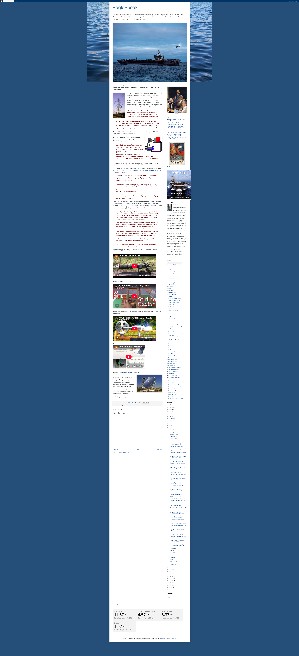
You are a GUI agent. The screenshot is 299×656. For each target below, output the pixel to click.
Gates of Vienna (172, 294)
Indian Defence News (173, 302)
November (173, 436)
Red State (170, 353)
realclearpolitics (172, 351)
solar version (136, 343)
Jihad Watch (171, 306)
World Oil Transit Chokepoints (175, 398)
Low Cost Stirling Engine (126, 203)
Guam (116, 623)
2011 (170, 571)
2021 (170, 416)
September (173, 441)
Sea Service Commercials (176, 446)
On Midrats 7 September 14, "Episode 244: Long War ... (177, 533)
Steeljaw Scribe (172, 365)
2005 (170, 585)
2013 (170, 567)
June (171, 552)
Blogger (174, 638)
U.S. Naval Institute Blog (174, 384)
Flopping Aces (172, 292)
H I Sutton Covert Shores (174, 298)
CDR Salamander (172, 275)
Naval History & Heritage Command (177, 322)
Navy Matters (171, 328)
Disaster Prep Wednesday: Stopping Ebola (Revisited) (177, 513)
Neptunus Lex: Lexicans (174, 330)
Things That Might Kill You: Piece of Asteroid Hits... (178, 526)
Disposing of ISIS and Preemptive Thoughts (176, 516)
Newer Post (116, 449)
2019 (170, 420)
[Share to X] (145, 403)
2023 (170, 411)
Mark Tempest (178, 205)
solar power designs (126, 372)
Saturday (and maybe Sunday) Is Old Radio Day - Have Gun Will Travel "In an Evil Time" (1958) (176, 127)
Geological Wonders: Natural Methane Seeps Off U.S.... (177, 520)
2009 (170, 576)
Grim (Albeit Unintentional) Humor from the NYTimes (177, 460)
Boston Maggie (172, 271)
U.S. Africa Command (173, 375)
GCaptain (170, 296)
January (172, 564)
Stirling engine (122, 141)
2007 (170, 580)
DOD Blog (171, 290)
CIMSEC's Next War (173, 279)
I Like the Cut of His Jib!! (174, 300)
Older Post (159, 449)
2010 (170, 573)
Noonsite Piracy (172, 332)
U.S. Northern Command (174, 387)
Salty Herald (171, 357)
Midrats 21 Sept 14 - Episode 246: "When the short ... (177, 471)
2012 (170, 569)
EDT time (118, 611)
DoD (169, 288)
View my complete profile (173, 256)
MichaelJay (162, 638)
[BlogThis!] (144, 403)
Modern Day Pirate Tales (174, 318)
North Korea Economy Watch (175, 334)
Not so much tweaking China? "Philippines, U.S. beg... (177, 443)
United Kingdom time (146, 611)
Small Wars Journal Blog (174, 361)
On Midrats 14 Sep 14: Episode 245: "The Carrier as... (177, 504)
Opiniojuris (171, 341)
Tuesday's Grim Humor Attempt (178, 523)
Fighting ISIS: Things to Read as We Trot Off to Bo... (178, 497)
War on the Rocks (172, 396)
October (172, 438)
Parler (169, 343)
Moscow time (166, 611)
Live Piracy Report (173, 314)
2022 (170, 414)
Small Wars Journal (172, 359)
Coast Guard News (173, 281)
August (172, 548)
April (171, 557)
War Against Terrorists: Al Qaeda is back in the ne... (178, 468)
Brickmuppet (171, 273)
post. (152, 104)
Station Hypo (171, 363)
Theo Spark (171, 373)
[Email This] (142, 403)
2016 (170, 427)
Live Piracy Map (172, 312)
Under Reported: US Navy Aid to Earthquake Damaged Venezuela (176, 123)
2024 (170, 409)
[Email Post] (140, 402)
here (157, 106)
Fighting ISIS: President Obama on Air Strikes (177, 464)
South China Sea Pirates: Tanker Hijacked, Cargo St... (178, 541)
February (172, 562)
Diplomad (170, 286)
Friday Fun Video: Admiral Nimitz (178, 507)
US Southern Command (174, 394)
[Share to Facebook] (147, 403)
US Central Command (173, 392)
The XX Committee (173, 371)
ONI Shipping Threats (173, 339)
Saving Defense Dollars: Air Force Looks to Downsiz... (177, 486)
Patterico (170, 345)
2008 (170, 578)
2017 (170, 425)
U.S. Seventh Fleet (173, 390)
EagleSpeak (125, 7)
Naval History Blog (173, 324)
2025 (170, 407)
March (172, 559)
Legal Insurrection (173, 310)
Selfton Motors (151, 203)
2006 (170, 583)
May (171, 555)
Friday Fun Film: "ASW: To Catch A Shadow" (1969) (178, 537)
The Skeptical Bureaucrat (174, 367)
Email (168, 166)
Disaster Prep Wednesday (122, 405)
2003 (170, 589)
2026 (170, 404)
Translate (179, 265)
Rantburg (170, 349)
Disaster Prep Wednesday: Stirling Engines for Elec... (177, 490)
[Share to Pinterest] (148, 403)
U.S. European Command (174, 381)
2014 (170, 432)
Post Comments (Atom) (125, 452)
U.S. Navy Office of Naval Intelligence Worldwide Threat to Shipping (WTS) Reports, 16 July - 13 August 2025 (177, 136)
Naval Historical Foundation (175, 320)
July (171, 550)
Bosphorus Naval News (174, 269)
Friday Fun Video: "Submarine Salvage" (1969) (177, 479)
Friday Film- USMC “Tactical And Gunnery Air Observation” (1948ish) (177, 131)
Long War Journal (172, 316)
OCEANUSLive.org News (174, 335)
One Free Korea (172, 338)
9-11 (171, 510)
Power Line (171, 347)
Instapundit (171, 304)
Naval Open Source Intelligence (176, 326)
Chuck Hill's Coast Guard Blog (175, 277)
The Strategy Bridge (173, 369)
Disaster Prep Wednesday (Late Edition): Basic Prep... (178, 457)
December (173, 434)
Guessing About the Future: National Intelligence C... (176, 493)
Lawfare (170, 308)
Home (137, 449)
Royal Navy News (172, 355)
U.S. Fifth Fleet (172, 383)
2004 (170, 587)
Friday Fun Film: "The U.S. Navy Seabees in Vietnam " (178, 453)
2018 (170, 423)
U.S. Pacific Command (173, 388)
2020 (170, 418)
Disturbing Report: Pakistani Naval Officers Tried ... (177, 482)
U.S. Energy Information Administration (174, 378)
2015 (170, 430)
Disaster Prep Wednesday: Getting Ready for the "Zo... (177, 544)
